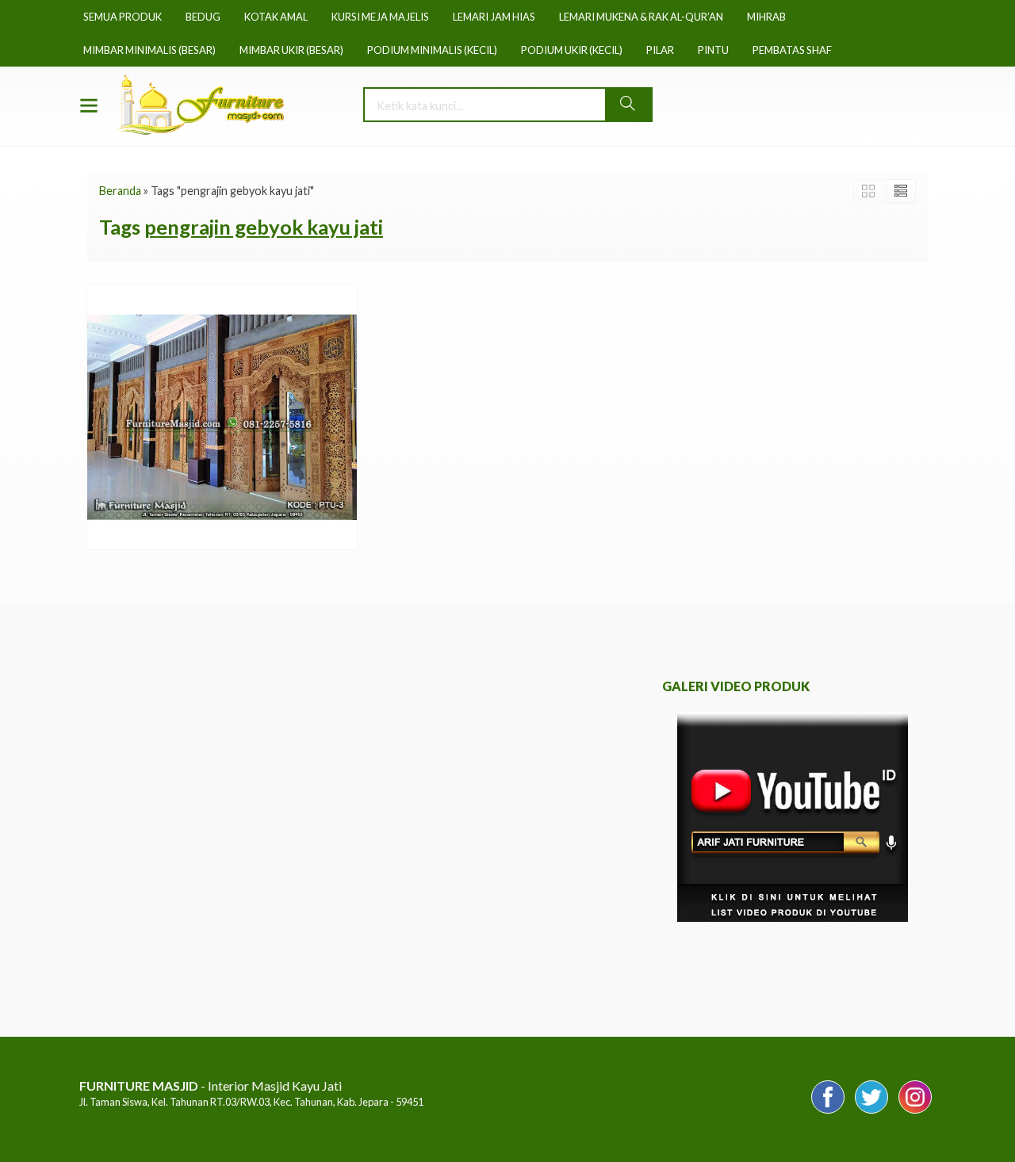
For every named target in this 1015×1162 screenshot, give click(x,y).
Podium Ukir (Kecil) (571, 50)
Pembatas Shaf (792, 50)
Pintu (713, 50)
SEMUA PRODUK (122, 16)
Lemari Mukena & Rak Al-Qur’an (641, 16)
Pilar (660, 50)
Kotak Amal (276, 16)
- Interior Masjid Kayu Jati (210, 1085)
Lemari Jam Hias (494, 16)
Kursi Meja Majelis (380, 16)
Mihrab (766, 16)
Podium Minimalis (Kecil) (432, 50)
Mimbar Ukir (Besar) (291, 50)
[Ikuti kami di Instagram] (915, 1112)
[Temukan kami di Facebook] (827, 1112)
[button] (628, 104)
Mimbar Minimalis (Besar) (149, 50)
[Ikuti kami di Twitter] (871, 1112)
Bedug (203, 16)
